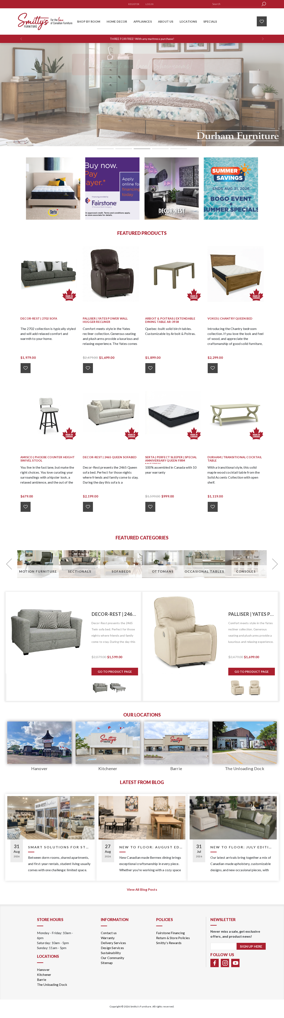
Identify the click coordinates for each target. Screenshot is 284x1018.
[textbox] (236, 4)
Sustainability (111, 953)
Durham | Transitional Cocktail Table (234, 459)
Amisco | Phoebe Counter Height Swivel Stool (47, 459)
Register (133, 4)
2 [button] (123, 148)
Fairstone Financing (170, 933)
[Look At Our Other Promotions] (53, 188)
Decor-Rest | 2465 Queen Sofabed (110, 457)
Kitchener (107, 768)
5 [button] (178, 148)
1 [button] (105, 148)
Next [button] (274, 564)
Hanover (39, 768)
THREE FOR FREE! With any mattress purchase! (142, 38)
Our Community (112, 958)
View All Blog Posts (142, 889)
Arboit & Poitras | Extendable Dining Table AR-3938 (170, 320)
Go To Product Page (115, 671)
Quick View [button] (50, 274)
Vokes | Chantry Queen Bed (229, 318)
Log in (149, 4)
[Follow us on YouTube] (235, 963)
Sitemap (107, 963)
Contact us (109, 933)
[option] (142, 94)
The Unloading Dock (244, 768)
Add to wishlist (26, 368)
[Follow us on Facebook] (214, 963)
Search (264, 4)
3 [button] (142, 148)
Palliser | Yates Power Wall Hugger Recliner (105, 320)
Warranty (108, 938)
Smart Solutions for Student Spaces (59, 847)
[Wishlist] (262, 21)
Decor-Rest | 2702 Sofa (38, 318)
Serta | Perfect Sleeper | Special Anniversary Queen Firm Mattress (171, 461)
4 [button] (160, 148)
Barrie (176, 768)
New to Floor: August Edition (151, 847)
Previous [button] (9, 564)
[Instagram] (225, 963)
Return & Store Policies (173, 938)
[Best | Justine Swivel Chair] (183, 633)
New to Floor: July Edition (242, 847)
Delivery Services (113, 943)
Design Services (112, 948)
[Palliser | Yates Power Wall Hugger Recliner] (47, 633)
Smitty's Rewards (169, 943)
